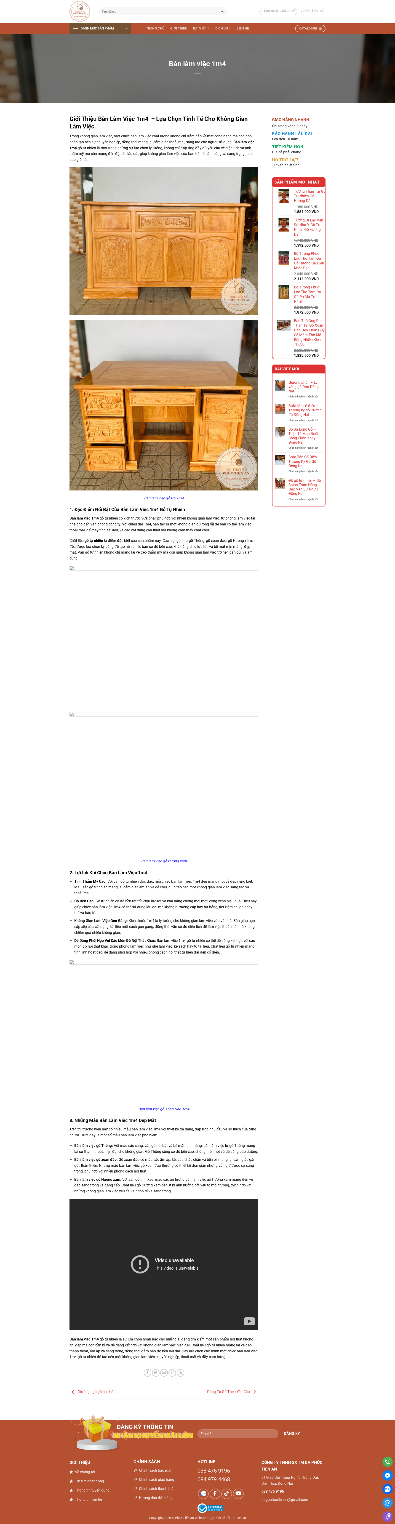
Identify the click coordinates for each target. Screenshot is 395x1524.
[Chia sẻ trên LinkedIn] (180, 1373)
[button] (278, 11)
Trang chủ (155, 28)
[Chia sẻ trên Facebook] (147, 1373)
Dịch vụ (221, 28)
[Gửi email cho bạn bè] (164, 1373)
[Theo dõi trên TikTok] (226, 1494)
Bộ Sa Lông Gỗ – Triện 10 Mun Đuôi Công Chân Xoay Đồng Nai (303, 436)
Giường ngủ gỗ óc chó (95, 1392)
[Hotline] (387, 1462)
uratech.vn (238, 1518)
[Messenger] (387, 1475)
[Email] (387, 1503)
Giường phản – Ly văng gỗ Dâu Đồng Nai (303, 386)
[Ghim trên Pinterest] (172, 1373)
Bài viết (199, 28)
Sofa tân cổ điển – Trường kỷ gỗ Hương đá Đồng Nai (305, 410)
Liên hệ (243, 28)
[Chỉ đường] (387, 1516)
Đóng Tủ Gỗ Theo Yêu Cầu (229, 1392)
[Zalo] (387, 1489)
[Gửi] (222, 11)
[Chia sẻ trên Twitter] (156, 1373)
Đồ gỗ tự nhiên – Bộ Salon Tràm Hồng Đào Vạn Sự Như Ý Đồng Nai (304, 487)
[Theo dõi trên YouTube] (238, 1494)
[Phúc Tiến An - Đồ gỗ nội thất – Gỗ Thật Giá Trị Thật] (80, 11)
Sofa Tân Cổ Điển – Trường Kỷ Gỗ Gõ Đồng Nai (304, 461)
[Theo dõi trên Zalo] (203, 1494)
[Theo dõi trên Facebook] (215, 1494)
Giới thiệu (178, 28)
